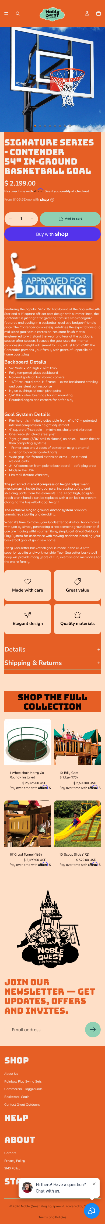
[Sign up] (93, 1029)
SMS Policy (12, 1168)
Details (15, 649)
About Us (11, 1074)
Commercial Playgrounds (23, 1089)
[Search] (18, 13)
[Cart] (98, 13)
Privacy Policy (14, 1160)
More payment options (52, 245)
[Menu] (6, 13)
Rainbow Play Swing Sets (23, 1081)
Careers (10, 1153)
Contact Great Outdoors (22, 1104)
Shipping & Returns (33, 663)
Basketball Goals (16, 1097)
